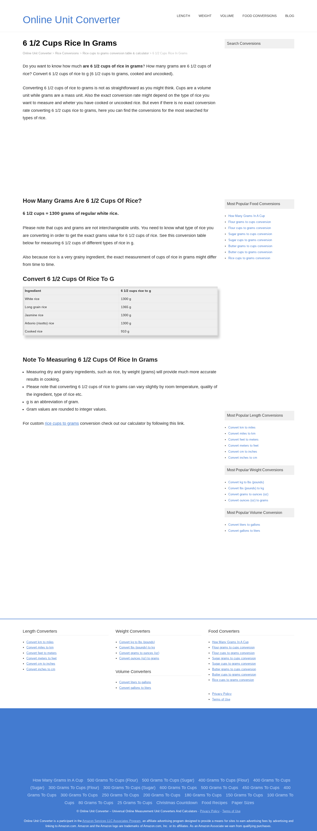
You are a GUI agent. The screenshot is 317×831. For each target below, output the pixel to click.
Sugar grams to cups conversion (250, 234)
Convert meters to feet (243, 445)
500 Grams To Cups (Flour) (112, 780)
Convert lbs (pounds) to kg (246, 488)
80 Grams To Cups (95, 802)
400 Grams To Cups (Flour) (223, 780)
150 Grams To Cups (244, 795)
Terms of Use (221, 699)
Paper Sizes (243, 802)
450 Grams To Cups (260, 787)
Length (183, 16)
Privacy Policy (222, 694)
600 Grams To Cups (178, 787)
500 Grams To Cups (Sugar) (168, 780)
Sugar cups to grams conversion (250, 240)
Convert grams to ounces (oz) (248, 494)
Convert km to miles (242, 427)
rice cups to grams (62, 423)
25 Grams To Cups (134, 802)
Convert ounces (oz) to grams (248, 500)
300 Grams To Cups (79, 795)
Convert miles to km (242, 433)
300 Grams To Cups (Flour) (74, 787)
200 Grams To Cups (161, 795)
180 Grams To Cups (203, 795)
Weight (205, 16)
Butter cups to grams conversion (250, 252)
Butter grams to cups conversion (250, 246)
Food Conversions (260, 16)
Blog (289, 16)
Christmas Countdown (176, 802)
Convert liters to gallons (244, 524)
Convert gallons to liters (244, 530)
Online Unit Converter (71, 19)
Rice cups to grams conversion (249, 258)
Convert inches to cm (242, 457)
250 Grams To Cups (120, 795)
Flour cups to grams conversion (249, 228)
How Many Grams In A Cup (246, 216)
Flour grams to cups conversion (249, 222)
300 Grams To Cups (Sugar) (129, 787)
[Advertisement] (120, 157)
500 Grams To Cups (219, 787)
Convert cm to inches (242, 451)
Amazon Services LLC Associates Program (111, 821)
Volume (227, 16)
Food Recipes (214, 802)
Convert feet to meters (243, 439)
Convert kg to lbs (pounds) (246, 482)
